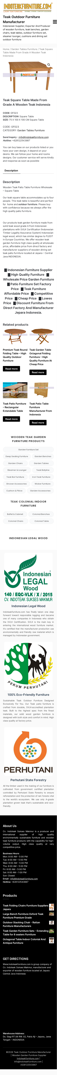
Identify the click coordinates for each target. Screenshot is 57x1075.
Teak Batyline (42, 470)
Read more (11, 368)
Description (11, 170)
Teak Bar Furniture (15, 477)
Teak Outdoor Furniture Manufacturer (21, 19)
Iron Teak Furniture (41, 477)
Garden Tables (41, 463)
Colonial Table (42, 521)
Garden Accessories (40, 490)
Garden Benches (43, 456)
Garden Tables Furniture (24, 49)
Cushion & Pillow (14, 490)
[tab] (11, 171)
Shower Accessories (16, 483)
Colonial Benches (41, 514)
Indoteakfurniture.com (28, 1058)
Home (6, 49)
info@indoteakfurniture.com (33, 137)
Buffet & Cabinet (15, 514)
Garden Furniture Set (28, 449)
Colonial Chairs (15, 521)
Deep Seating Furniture (17, 456)
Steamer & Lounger (17, 470)
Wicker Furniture (42, 483)
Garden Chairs (15, 463)
